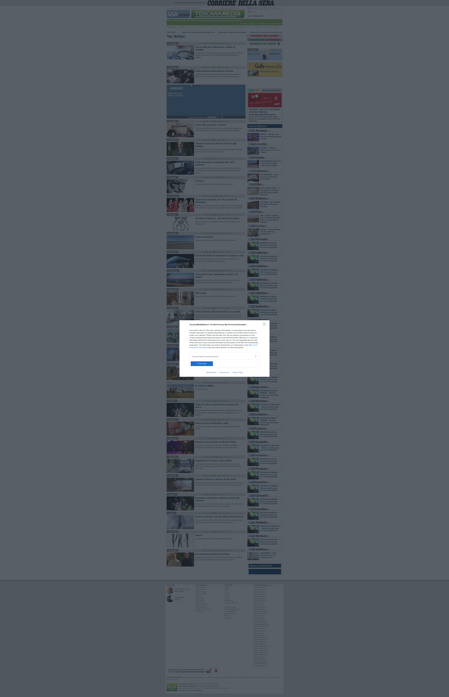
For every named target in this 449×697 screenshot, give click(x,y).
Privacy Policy (238, 372)
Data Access (224, 372)
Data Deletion (211, 372)
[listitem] (224, 356)
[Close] (265, 325)
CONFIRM (201, 364)
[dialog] (224, 348)
